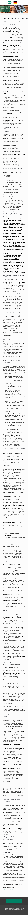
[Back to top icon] (24, 911)
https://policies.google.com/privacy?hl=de (13, 889)
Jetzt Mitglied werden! (14, 900)
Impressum (8, 909)
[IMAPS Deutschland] (14, 2)
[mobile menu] (26, 2)
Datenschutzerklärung (17, 909)
